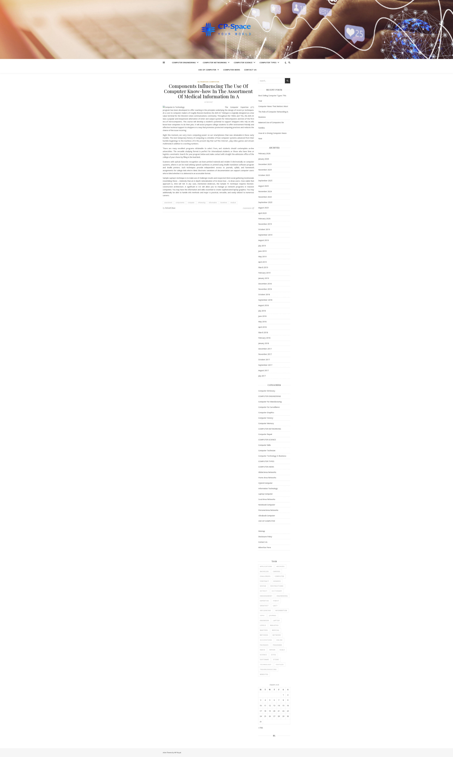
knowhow (223, 203)
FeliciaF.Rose (170, 208)
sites (273, 655)
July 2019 (262, 245)
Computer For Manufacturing (270, 401)
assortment (168, 203)
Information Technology (268, 488)
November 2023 (265, 197)
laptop (276, 620)
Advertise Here (264, 547)
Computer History (265, 418)
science (263, 655)
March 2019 (263, 267)
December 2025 (265, 164)
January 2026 (263, 159)
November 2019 (265, 224)
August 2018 (263, 305)
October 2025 (264, 175)
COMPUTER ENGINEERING (184, 62)
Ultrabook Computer (208, 82)
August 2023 (263, 207)
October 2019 (264, 229)
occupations (266, 640)
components (180, 203)
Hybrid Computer (265, 483)
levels (263, 625)
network (277, 635)
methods (264, 635)
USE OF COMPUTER (207, 70)
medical (233, 203)
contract (264, 581)
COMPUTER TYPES (268, 62)
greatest (264, 606)
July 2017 (262, 376)
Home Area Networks (267, 477)
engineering (282, 596)
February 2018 (264, 338)
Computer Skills (264, 445)
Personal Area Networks (268, 510)
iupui (262, 615)
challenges (265, 576)
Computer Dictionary (266, 391)
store (276, 659)
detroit (263, 591)
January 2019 (263, 278)
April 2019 (262, 262)
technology (265, 664)
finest (276, 601)
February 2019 (264, 273)
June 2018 (262, 316)
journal (272, 615)
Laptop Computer (265, 494)
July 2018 (262, 311)
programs (277, 645)
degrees (277, 581)
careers (276, 571)
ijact (275, 606)
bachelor (264, 571)
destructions (277, 586)
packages (264, 645)
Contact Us (250, 70)
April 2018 (262, 327)
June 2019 (262, 251)
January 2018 (263, 343)
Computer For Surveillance (269, 407)
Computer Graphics (266, 412)
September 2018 (265, 300)
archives (281, 566)
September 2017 (265, 365)
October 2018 (264, 294)
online (279, 640)
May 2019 (262, 256)
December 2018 (265, 283)
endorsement (266, 596)
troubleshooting (268, 669)
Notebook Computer (266, 504)
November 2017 (265, 354)
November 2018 (265, 289)
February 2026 (264, 153)
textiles (280, 664)
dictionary (277, 591)
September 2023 (265, 202)
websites (264, 674)
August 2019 (263, 240)
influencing (201, 203)
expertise (264, 601)
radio (262, 650)
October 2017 (264, 359)
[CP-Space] (226, 29)
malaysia (274, 625)
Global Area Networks (267, 472)
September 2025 (265, 180)
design (263, 586)
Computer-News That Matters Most (273, 106)
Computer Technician (266, 450)
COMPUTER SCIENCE (243, 62)
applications (266, 566)
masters (264, 630)
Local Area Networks (266, 499)
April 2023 (262, 213)
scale (282, 650)
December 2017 (265, 348)
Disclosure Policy (265, 536)
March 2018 (263, 332)
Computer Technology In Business (272, 456)
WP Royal (177, 752)
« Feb (260, 727)
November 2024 (265, 191)
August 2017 (263, 370)
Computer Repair (265, 434)
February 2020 (264, 218)
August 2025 (263, 186)
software (264, 659)
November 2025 (265, 169)
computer (191, 203)
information (213, 203)
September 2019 (265, 235)
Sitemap (261, 531)
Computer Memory (266, 423)
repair (272, 650)
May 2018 (262, 321)
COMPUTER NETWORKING (215, 62)
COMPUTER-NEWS (231, 70)
